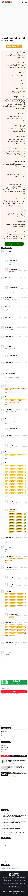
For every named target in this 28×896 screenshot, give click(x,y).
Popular (6, 755)
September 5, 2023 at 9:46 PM (21, 297)
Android (12, 893)
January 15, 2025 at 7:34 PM (21, 578)
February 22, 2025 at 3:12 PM (21, 642)
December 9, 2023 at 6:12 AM (21, 357)
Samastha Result (5, 751)
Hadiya (14, 849)
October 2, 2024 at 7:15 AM (21, 452)
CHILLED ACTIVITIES (14, 843)
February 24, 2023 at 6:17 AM (21, 251)
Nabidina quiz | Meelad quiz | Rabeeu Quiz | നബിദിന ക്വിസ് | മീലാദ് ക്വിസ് (17, 760)
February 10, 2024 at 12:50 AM (21, 397)
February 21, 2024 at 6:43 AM (21, 429)
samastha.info (4, 747)
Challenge (14, 845)
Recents (14, 755)
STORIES (14, 857)
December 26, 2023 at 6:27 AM (20, 362)
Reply (6, 255)
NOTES (14, 851)
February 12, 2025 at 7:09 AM (21, 615)
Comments (22, 755)
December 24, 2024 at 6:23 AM (20, 567)
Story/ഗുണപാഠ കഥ (14, 861)
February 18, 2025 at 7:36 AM (21, 622)
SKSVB (13, 868)
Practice (14, 855)
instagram (4, 736)
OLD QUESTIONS (14, 853)
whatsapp (4, 733)
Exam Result (4, 749)
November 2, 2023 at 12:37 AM (21, 327)
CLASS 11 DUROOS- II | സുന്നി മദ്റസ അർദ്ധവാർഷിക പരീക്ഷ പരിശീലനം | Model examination (14, 827)
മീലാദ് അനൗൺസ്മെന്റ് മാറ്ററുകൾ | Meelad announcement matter (16, 767)
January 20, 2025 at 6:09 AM (21, 591)
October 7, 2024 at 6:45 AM (21, 463)
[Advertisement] (14, 19)
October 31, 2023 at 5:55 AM (21, 317)
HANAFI (14, 847)
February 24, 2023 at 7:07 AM (21, 277)
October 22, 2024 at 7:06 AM (21, 537)
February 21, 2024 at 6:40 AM (21, 435)
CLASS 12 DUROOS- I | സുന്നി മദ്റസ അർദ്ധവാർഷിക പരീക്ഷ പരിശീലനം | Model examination (14, 822)
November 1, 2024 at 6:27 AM (21, 547)
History (3, 868)
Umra (18, 868)
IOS (17, 893)
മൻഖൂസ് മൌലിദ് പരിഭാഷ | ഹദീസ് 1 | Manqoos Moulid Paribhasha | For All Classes (17, 774)
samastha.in (4, 745)
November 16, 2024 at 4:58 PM (21, 556)
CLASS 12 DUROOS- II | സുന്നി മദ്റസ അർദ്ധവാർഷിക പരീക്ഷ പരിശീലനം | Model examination (14, 816)
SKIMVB (8, 868)
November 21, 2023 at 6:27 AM (21, 336)
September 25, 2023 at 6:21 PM (21, 306)
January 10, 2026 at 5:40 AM (21, 270)
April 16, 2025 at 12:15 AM (22, 652)
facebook (4, 731)
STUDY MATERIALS (14, 859)
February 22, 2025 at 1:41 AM (21, 262)
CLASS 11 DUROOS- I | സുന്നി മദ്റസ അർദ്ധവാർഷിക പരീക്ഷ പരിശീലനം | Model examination (14, 833)
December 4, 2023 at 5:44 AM (21, 346)
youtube (5, 738)
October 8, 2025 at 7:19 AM (21, 511)
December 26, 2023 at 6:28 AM (20, 375)
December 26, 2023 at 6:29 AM (20, 386)
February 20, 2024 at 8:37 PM (21, 409)
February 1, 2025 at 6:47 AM (21, 502)
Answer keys (14, 841)
